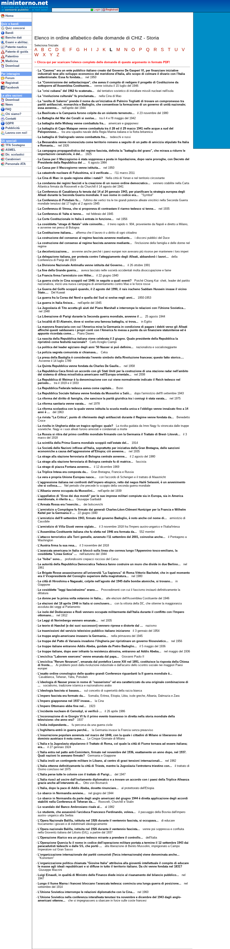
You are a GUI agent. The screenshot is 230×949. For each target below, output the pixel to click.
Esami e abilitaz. (16, 42)
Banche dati (13, 37)
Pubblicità (12, 128)
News (8, 104)
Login (97, 9)
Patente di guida (16, 51)
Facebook (11, 87)
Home (8, 15)
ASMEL (10, 149)
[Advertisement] (212, 80)
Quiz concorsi (14, 28)
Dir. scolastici (14, 154)
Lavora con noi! (15, 132)
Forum (9, 78)
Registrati (11, 82)
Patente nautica (15, 47)
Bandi (8, 33)
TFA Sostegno (14, 145)
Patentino (11, 56)
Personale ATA (15, 164)
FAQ (7, 109)
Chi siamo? (12, 114)
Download (11, 65)
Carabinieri (12, 159)
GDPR (9, 123)
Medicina (11, 61)
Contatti (10, 118)
